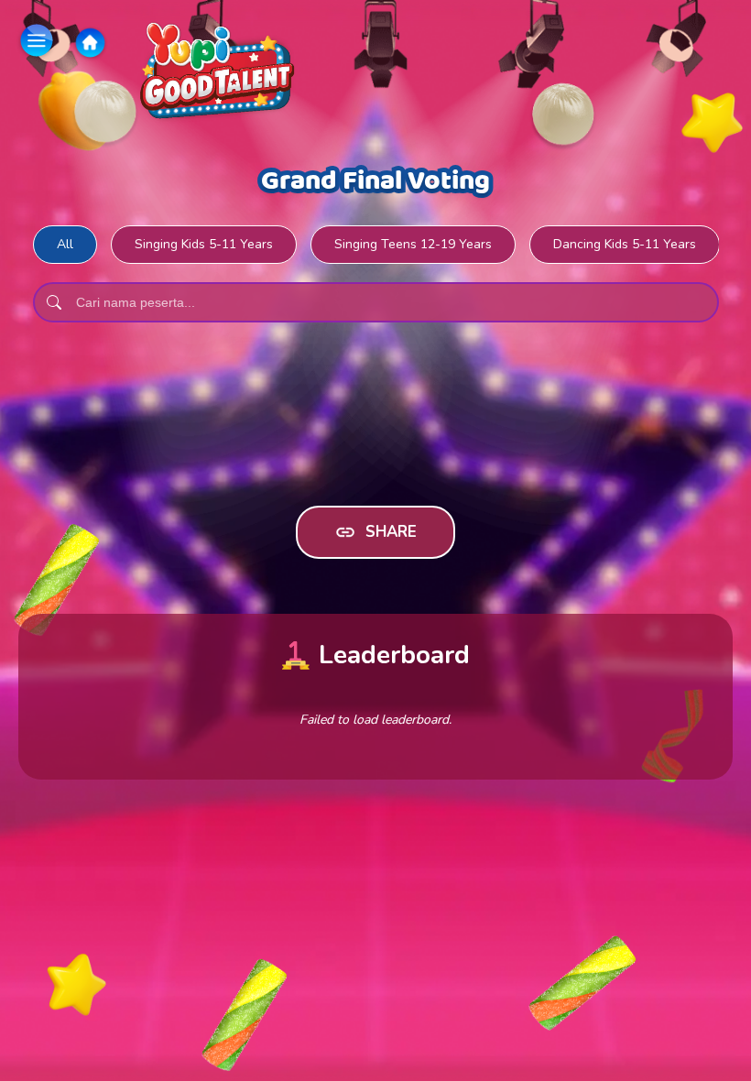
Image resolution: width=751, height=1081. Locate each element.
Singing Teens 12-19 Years (413, 244)
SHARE (391, 531)
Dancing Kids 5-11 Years (624, 244)
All (65, 244)
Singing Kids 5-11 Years (204, 244)
